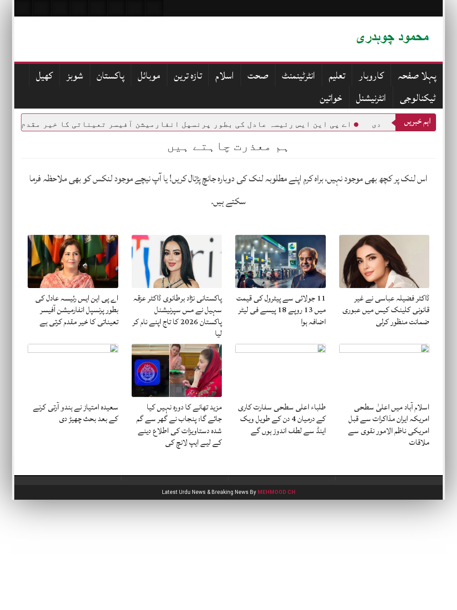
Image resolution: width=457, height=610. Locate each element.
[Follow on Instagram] (154, 8)
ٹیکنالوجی (418, 98)
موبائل (149, 75)
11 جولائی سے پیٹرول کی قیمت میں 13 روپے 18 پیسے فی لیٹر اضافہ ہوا (281, 310)
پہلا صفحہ (417, 75)
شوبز (74, 75)
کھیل (44, 75)
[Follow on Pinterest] (98, 8)
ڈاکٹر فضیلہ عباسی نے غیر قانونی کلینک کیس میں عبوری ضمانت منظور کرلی (385, 310)
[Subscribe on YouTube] (79, 8)
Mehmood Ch (276, 492)
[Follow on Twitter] (61, 8)
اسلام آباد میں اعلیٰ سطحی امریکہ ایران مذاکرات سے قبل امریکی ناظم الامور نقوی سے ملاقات (388, 424)
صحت (258, 75)
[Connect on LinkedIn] (117, 8)
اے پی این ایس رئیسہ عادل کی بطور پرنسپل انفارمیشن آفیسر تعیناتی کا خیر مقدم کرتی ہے (76, 310)
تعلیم (337, 75)
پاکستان (110, 75)
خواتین (331, 98)
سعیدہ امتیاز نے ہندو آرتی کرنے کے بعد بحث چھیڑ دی (75, 412)
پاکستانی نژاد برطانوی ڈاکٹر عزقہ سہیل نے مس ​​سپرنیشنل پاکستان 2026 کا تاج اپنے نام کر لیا (177, 315)
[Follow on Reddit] (136, 8)
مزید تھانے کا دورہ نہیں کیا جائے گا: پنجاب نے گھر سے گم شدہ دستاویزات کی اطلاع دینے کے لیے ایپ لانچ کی (179, 424)
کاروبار (371, 75)
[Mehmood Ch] (324, 39)
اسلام (225, 75)
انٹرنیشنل (371, 98)
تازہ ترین (188, 75)
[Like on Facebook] (42, 8)
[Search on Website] (23, 8)
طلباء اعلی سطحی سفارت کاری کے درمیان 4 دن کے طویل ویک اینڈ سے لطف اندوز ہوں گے (282, 419)
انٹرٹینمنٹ (298, 75)
